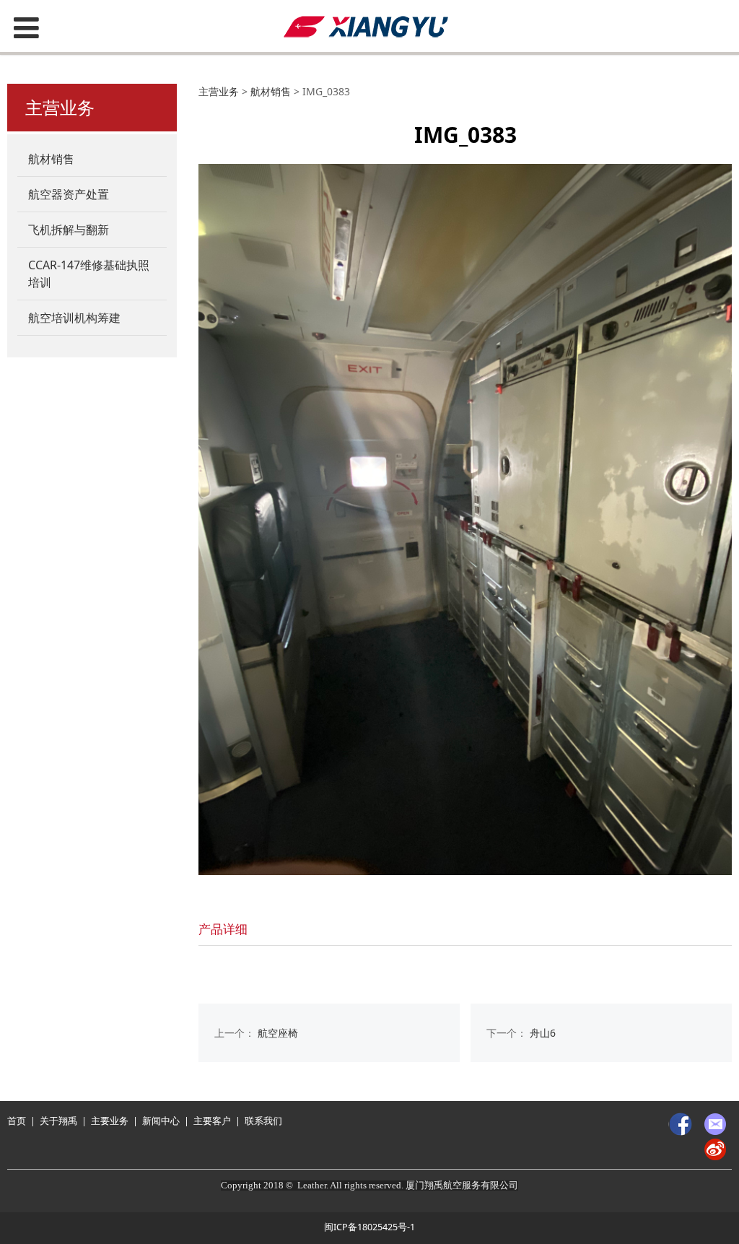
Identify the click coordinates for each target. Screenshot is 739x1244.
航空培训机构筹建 (74, 318)
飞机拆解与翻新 (68, 230)
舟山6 (543, 1033)
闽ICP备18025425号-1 (369, 1227)
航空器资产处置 (68, 194)
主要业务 (109, 1121)
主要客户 (212, 1121)
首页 (16, 1121)
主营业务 (218, 91)
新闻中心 (161, 1121)
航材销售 (51, 159)
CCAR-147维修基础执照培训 (88, 273)
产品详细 (223, 929)
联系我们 (263, 1121)
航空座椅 (278, 1033)
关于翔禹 (58, 1121)
